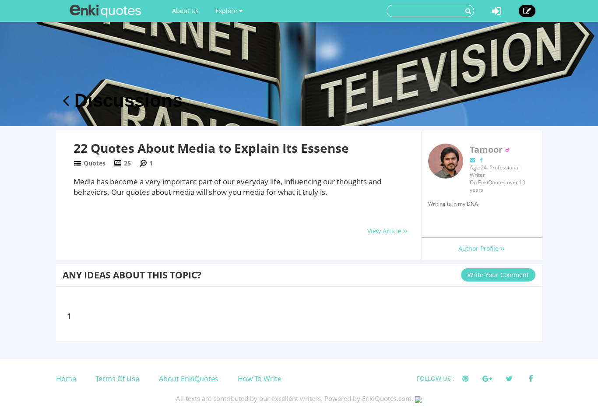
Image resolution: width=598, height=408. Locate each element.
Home (66, 378)
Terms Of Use (117, 378)
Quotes (95, 163)
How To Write (259, 378)
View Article (385, 231)
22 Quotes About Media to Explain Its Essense (211, 148)
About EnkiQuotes (188, 378)
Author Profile (479, 248)
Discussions (126, 100)
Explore (227, 11)
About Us (185, 11)
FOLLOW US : (435, 378)
